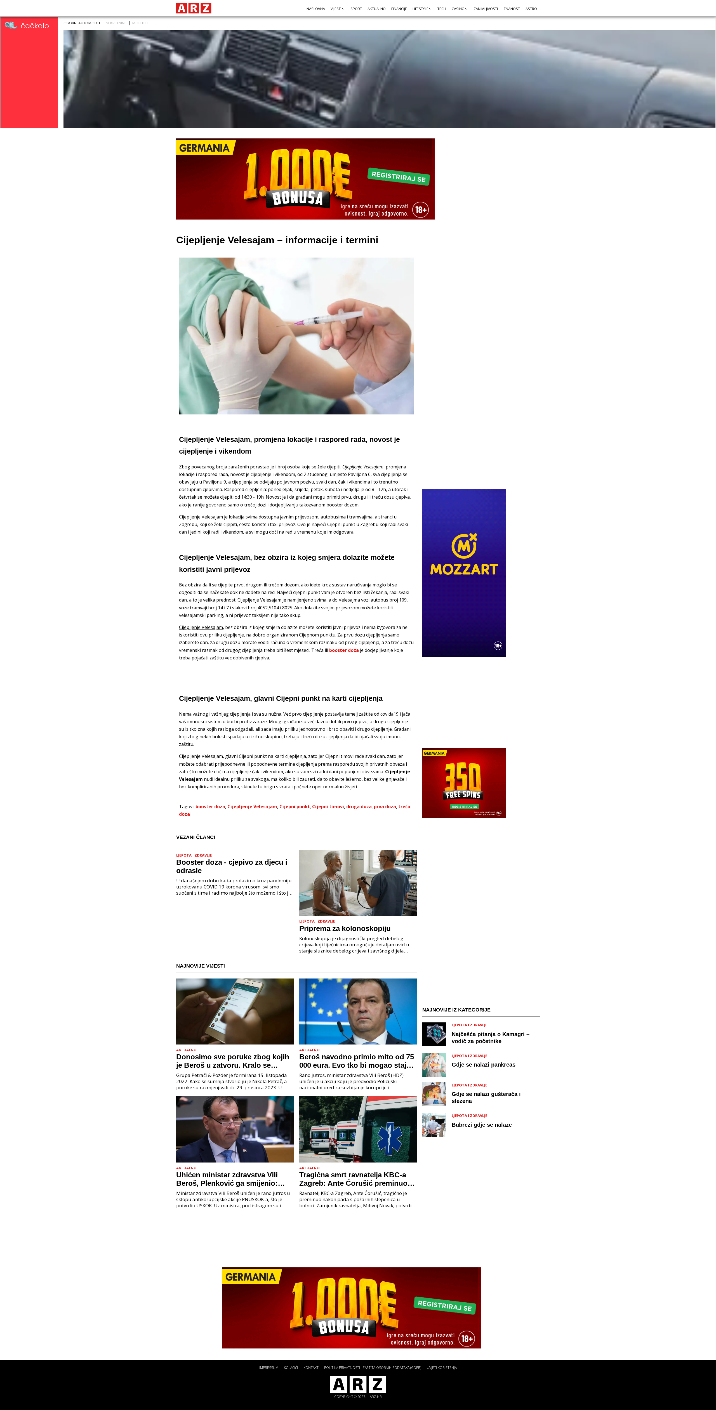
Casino (458, 8)
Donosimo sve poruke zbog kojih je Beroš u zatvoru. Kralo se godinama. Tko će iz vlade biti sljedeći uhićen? (232, 1061)
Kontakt (311, 1367)
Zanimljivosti (486, 8)
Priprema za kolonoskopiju (345, 928)
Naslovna (316, 8)
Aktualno (377, 8)
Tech (441, 8)
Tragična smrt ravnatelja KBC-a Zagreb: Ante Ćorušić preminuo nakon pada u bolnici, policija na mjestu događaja (354, 1179)
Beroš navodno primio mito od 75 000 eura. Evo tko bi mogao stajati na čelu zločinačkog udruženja (357, 1061)
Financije (399, 8)
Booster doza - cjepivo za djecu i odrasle (231, 866)
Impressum (268, 1367)
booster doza (344, 650)
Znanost (511, 8)
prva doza (385, 806)
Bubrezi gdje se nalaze (482, 1124)
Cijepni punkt (294, 806)
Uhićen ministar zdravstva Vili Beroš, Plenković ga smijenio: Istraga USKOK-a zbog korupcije (231, 1179)
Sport (356, 8)
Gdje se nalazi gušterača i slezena (486, 1097)
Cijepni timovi (328, 806)
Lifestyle (420, 8)
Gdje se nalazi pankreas (483, 1065)
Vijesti (336, 8)
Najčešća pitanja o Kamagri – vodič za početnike (490, 1037)
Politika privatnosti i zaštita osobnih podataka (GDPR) (372, 1367)
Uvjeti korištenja (442, 1367)
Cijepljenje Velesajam (252, 806)
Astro (531, 8)
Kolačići (291, 1367)
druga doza (359, 806)
